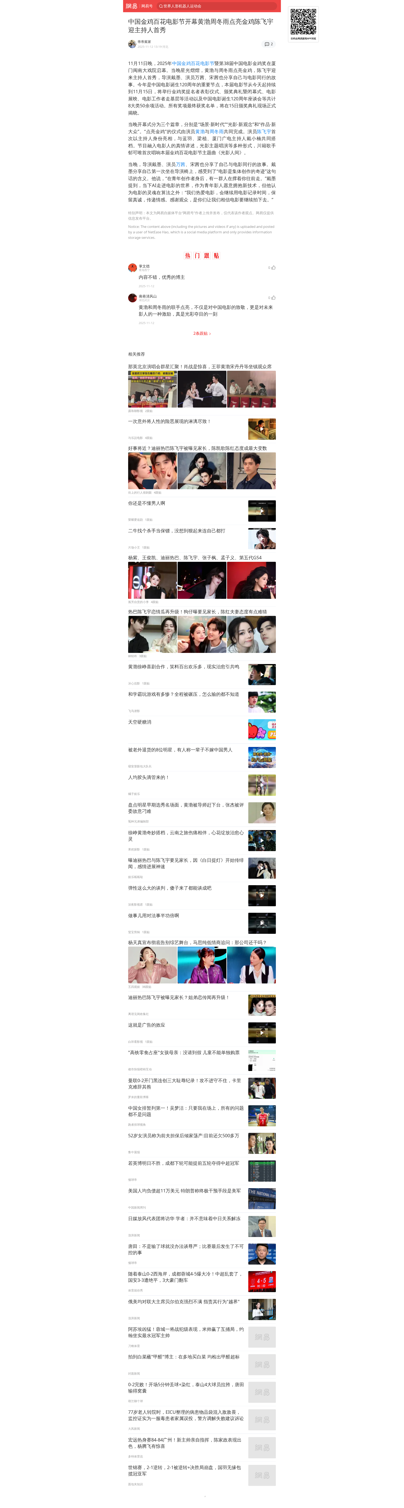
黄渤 (200, 131)
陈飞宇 (264, 131)
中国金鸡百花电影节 (193, 63)
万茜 (180, 164)
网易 (131, 6)
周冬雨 (217, 131)
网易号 (147, 5)
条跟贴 (201, 333)
